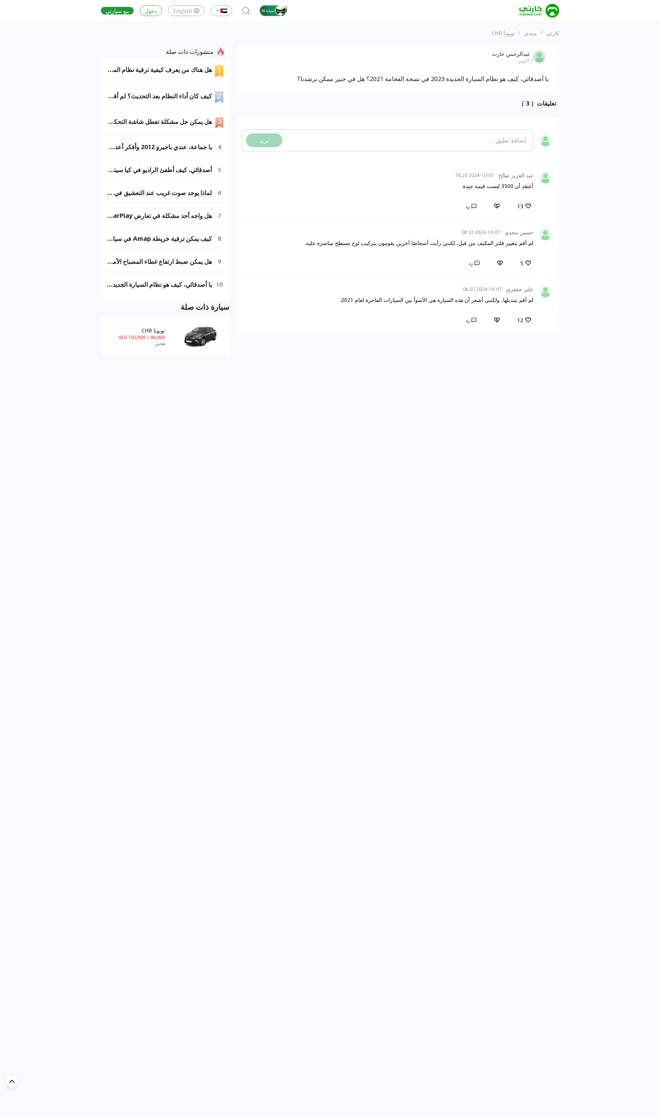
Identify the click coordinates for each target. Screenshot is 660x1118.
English (182, 10)
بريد (264, 140)
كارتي (552, 33)
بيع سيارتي (117, 11)
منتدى (530, 33)
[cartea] (539, 11)
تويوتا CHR (503, 33)
